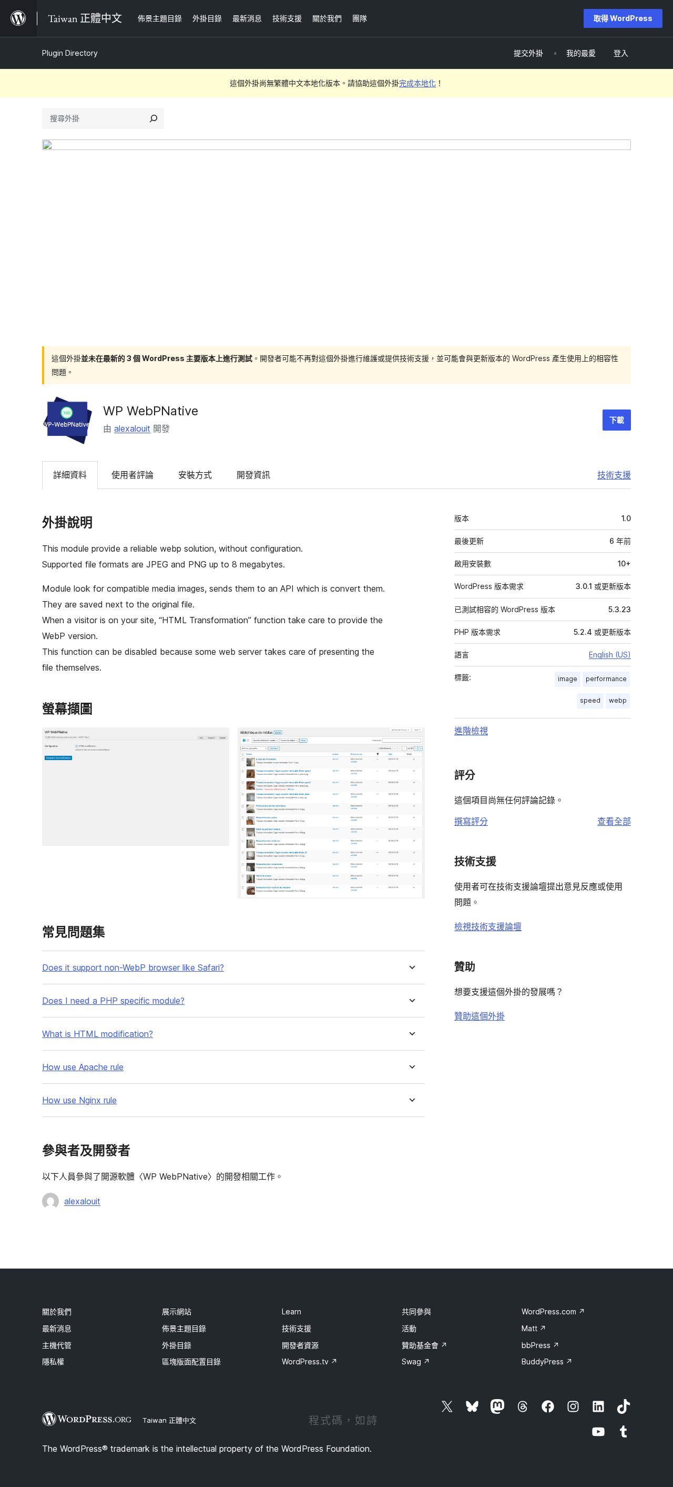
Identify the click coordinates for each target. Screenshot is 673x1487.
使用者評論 (132, 475)
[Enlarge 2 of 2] (410, 741)
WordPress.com (553, 1311)
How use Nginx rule (79, 1100)
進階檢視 (471, 730)
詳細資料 (70, 475)
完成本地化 (417, 82)
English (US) (610, 654)
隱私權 (53, 1361)
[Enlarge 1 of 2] (215, 741)
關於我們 (57, 1311)
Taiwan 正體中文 (169, 1420)
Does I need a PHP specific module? (113, 1001)
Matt (534, 1328)
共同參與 (416, 1311)
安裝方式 (195, 475)
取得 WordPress (623, 18)
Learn (291, 1311)
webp (618, 700)
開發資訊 (253, 475)
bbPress (540, 1345)
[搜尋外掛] (153, 118)
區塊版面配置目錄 (191, 1361)
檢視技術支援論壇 (488, 926)
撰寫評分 (471, 821)
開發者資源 (300, 1345)
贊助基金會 (424, 1345)
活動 (409, 1328)
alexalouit (132, 428)
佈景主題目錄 (184, 1328)
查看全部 (614, 821)
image (567, 679)
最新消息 (57, 1328)
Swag (416, 1361)
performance (606, 679)
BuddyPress (547, 1361)
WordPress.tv (310, 1361)
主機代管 (57, 1345)
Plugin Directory (70, 52)
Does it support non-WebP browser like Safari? (133, 968)
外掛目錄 (176, 1345)
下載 (616, 419)
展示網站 (176, 1311)
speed (590, 700)
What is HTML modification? (97, 1034)
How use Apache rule (83, 1067)
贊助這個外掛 (479, 1016)
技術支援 (614, 475)
